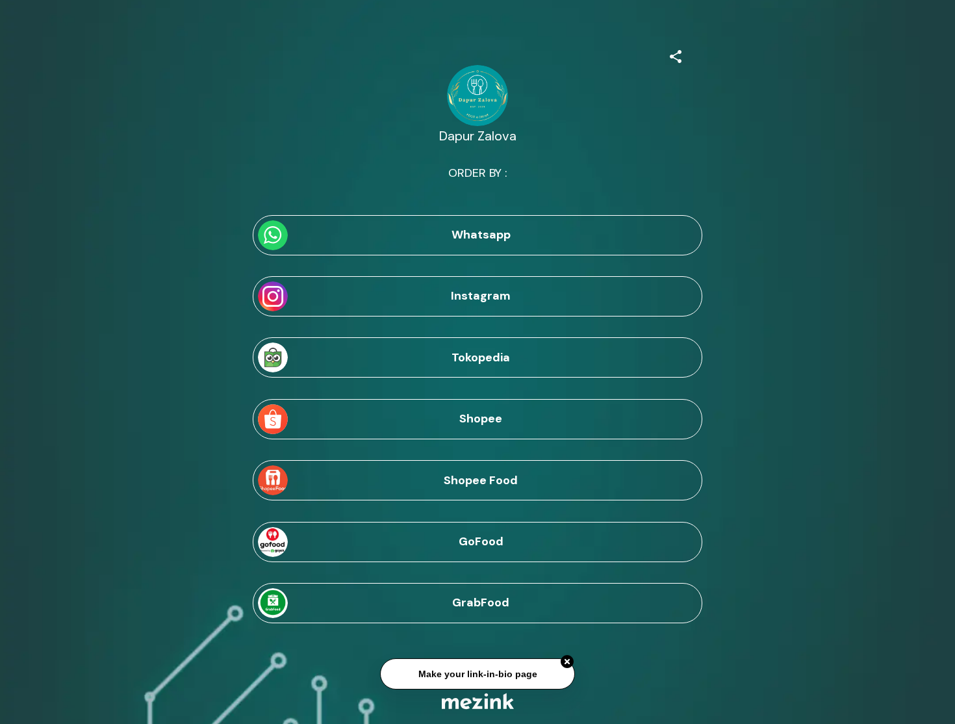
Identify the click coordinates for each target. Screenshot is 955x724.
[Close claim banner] (567, 662)
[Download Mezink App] (478, 701)
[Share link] (675, 54)
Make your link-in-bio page (477, 674)
